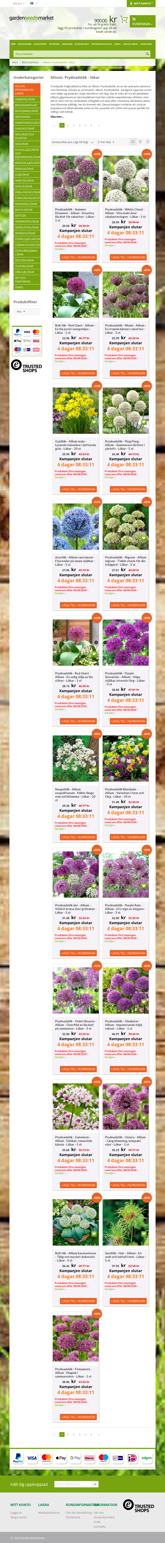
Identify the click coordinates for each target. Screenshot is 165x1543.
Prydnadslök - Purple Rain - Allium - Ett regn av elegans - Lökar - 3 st (125, 908)
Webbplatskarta (49, 1513)
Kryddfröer (54, 44)
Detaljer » (60, 249)
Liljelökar (22, 174)
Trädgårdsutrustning (101, 44)
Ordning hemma (130, 44)
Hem (15, 62)
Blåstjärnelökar (26, 111)
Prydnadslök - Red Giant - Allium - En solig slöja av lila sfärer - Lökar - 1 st (74, 676)
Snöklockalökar (27, 227)
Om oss (99, 1513)
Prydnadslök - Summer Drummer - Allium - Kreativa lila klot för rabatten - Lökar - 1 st (75, 214)
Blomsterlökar (82, 44)
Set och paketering (22, 279)
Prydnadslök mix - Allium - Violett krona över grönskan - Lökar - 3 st (76, 908)
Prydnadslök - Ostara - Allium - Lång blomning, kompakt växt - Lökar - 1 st (125, 1140)
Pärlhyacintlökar (27, 192)
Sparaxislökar (25, 233)
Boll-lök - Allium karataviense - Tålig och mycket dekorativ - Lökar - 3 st (75, 1256)
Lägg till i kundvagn (78, 257)
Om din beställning (79, 1513)
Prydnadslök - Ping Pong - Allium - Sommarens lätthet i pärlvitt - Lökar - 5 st (125, 444)
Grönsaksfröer (24, 44)
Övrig (19, 287)
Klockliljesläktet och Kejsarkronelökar (27, 153)
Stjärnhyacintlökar (27, 245)
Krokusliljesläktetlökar (27, 163)
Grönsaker (22, 117)
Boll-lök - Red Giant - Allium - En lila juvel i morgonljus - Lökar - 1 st (75, 328)
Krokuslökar (24, 169)
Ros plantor (23, 210)
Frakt (97, 1522)
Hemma (117, 44)
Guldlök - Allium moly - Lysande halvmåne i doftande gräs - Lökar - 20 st (75, 444)
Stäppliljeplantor (27, 239)
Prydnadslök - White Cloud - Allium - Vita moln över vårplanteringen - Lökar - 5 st (125, 212)
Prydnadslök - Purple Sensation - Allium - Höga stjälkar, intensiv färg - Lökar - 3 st (125, 678)
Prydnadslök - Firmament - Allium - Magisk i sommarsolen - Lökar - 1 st (73, 1372)
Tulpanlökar (24, 266)
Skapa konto (18, 1517)
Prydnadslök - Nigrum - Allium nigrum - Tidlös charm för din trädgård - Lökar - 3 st (125, 560)
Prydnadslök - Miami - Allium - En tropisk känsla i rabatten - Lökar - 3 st (125, 328)
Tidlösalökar (24, 260)
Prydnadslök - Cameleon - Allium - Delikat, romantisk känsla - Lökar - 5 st (73, 1140)
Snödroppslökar (27, 221)
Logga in (16, 1513)
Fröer (13, 44)
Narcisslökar (24, 180)
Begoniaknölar (26, 105)
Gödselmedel (146, 44)
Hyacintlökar (24, 128)
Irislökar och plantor (24, 136)
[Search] (147, 54)
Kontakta (100, 1526)
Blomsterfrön (40, 44)
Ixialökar (21, 144)
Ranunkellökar (26, 204)
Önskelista (73, 1517)
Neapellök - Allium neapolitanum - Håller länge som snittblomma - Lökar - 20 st (75, 794)
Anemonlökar (25, 99)
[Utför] (95, 1484)
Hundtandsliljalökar (27, 122)
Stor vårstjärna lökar (26, 252)
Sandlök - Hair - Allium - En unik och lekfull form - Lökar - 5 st (125, 1256)
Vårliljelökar (24, 272)
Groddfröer (67, 44)
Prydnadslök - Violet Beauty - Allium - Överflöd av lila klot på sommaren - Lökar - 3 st (75, 1024)
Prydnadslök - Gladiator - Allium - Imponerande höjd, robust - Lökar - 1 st (123, 1024)
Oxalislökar (23, 186)
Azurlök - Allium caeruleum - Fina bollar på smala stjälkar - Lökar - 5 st (75, 560)
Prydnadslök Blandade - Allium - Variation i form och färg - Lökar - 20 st (124, 792)
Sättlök (20, 215)
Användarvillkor (104, 1517)
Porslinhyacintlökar (27, 198)
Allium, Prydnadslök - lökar (25, 89)
